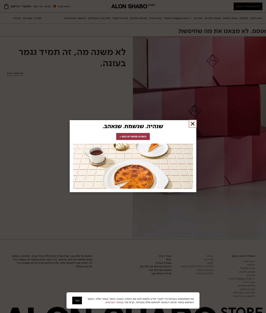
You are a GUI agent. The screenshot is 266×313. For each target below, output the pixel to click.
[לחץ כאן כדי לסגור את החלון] (192, 123)
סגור (77, 300)
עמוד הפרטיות (113, 302)
